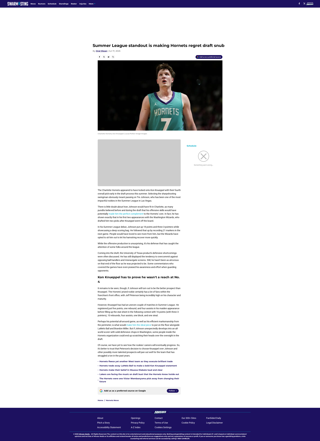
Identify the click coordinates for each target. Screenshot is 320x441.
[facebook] (299, 4)
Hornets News (112, 400)
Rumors (41, 4)
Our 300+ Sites (189, 418)
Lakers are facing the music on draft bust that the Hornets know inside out (139, 374)
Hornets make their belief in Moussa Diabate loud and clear (131, 370)
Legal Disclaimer (214, 422)
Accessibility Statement (109, 427)
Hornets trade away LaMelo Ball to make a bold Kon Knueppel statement (138, 366)
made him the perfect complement (126, 213)
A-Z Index (135, 427)
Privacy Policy (138, 422)
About (100, 418)
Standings (63, 4)
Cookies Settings (163, 427)
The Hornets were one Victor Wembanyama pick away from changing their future (139, 380)
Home (100, 400)
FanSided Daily (213, 418)
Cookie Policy (188, 422)
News (33, 4)
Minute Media (84, 434)
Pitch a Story (103, 422)
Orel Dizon (101, 51)
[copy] (113, 57)
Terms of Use (161, 422)
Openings (135, 418)
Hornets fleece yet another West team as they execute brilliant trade (136, 361)
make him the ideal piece (138, 325)
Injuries (82, 4)
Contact (159, 418)
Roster (74, 4)
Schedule (52, 4)
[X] (304, 4)
